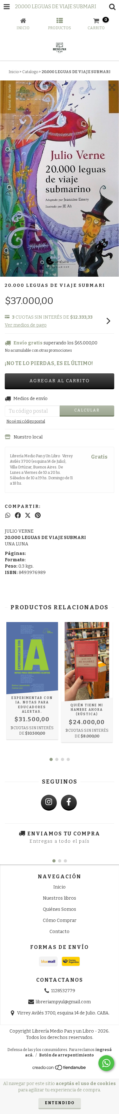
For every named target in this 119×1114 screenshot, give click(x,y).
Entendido (60, 1103)
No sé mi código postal (25, 421)
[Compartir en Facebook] (18, 515)
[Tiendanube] (59, 1069)
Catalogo (30, 72)
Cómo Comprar (59, 920)
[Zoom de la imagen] (112, 87)
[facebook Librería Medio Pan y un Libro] (69, 803)
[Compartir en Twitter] (28, 515)
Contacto (59, 931)
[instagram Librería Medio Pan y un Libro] (49, 803)
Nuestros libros (59, 898)
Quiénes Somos (59, 909)
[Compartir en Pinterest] (38, 515)
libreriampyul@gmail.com (63, 1002)
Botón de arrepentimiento (66, 1055)
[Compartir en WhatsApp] (8, 515)
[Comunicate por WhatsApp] (106, 1063)
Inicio (14, 72)
